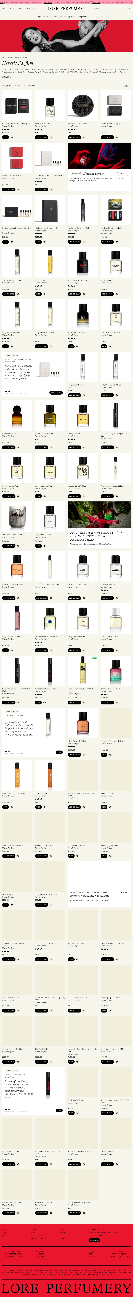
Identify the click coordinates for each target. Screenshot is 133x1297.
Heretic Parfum (8, 126)
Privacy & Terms (119, 1254)
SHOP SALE (18, 2)
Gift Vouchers (96, 17)
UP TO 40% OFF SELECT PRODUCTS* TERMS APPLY (42, 2)
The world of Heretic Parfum (87, 173)
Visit (4, 8)
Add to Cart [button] (41, 137)
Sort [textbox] (126, 86)
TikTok (40, 1258)
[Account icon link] (126, 8)
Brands (5, 1236)
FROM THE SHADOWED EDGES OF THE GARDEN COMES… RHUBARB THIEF (91, 536)
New (32, 17)
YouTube (40, 1256)
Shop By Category (54, 17)
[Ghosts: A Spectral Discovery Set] (48, 368)
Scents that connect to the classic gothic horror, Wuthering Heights (89, 894)
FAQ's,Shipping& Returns (93, 1254)
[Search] (117, 8)
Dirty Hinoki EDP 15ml (14, 716)
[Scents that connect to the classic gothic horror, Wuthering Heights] (99, 874)
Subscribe (94, 1240)
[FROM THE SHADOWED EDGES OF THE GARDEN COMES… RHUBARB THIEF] (99, 515)
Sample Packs (83, 17)
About (19, 8)
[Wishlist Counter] (122, 8)
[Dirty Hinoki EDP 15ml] (48, 725)
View (5, 137)
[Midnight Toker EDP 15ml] (48, 1084)
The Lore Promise (38, 1238)
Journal (27, 8)
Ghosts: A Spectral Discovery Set (18, 359)
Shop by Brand (70, 17)
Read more (6, 76)
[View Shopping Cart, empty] (130, 8)
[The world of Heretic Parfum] (99, 156)
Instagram (40, 1252)
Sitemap (119, 1252)
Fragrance (40, 17)
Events (35, 8)
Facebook (40, 1254)
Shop (4, 1233)
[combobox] (122, 86)
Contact (12, 8)
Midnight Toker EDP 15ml (15, 1075)
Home (3, 57)
